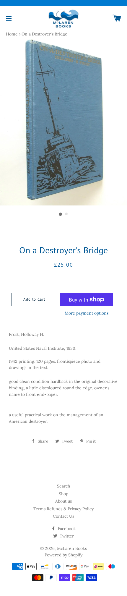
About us (63, 501)
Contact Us (63, 516)
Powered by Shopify (63, 555)
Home (12, 34)
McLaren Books (72, 548)
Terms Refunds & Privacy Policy (63, 508)
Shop (63, 493)
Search (63, 486)
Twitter (66, 536)
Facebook (66, 528)
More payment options (86, 313)
